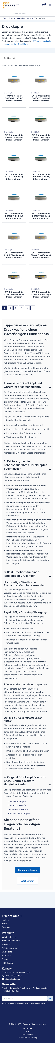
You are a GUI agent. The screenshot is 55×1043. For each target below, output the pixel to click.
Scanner (5, 959)
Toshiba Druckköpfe (18, 809)
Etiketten (6, 944)
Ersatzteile (6, 955)
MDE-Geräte (7, 963)
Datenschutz (27, 1034)
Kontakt (5, 920)
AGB (27, 1031)
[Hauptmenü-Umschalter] (50, 5)
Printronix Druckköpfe (19, 813)
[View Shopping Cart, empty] (43, 5)
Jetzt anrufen (27, 881)
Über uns (6, 927)
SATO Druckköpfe (17, 801)
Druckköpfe (8, 93)
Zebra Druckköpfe (17, 805)
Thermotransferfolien (11, 941)
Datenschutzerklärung (36, 1003)
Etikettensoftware (9, 948)
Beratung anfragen (27, 870)
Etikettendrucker (9, 937)
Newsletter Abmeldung (27, 1038)
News (4, 924)
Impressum (27, 1028)
